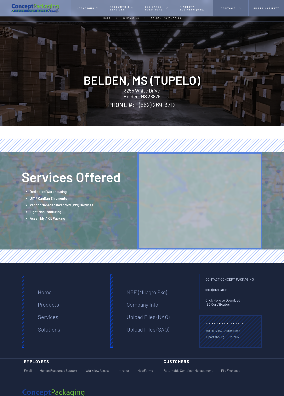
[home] (35, 8)
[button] (87, 8)
